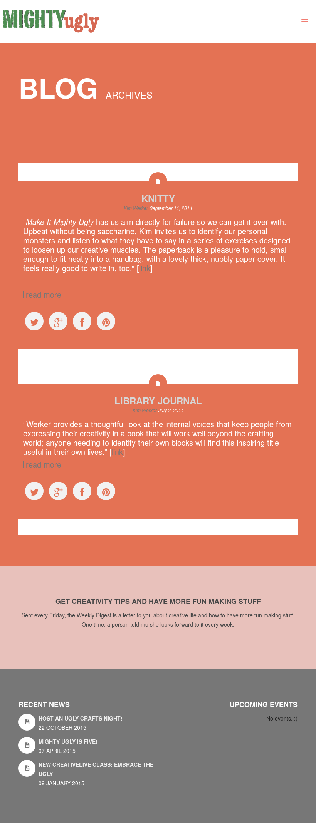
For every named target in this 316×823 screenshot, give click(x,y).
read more (43, 294)
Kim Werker (136, 207)
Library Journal (158, 400)
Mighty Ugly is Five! (68, 741)
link (144, 267)
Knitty (158, 198)
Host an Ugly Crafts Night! (81, 718)
